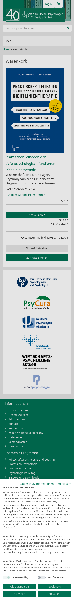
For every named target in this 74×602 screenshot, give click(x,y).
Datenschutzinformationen (37, 484)
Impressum (64, 484)
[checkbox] (6, 577)
